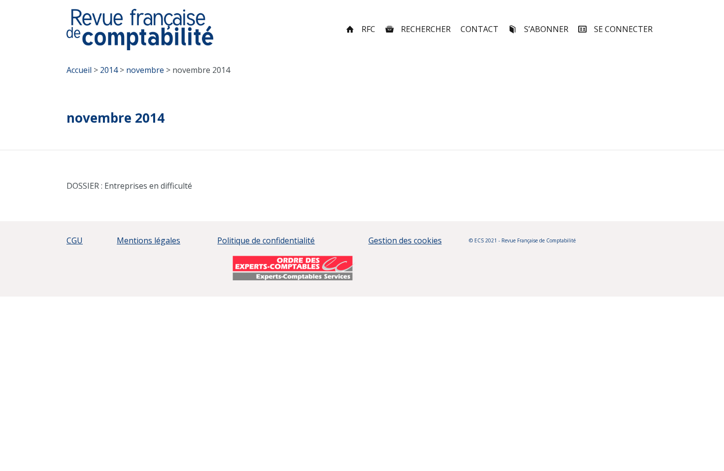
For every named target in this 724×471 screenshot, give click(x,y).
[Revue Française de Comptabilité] (140, 29)
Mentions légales (148, 240)
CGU (74, 240)
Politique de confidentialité (266, 240)
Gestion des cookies (405, 240)
